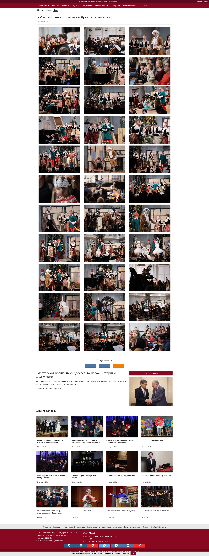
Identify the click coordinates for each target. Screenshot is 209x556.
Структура (47, 527)
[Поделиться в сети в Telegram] (104, 366)
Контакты (162, 527)
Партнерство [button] (129, 6)
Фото (56, 10)
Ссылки (146, 527)
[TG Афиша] (81, 546)
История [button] (115, 6)
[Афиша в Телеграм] (139, 546)
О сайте (154, 527)
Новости (40, 10)
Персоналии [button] (101, 6)
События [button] (43, 6)
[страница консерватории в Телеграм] (69, 546)
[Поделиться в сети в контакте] (90, 366)
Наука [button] (74, 6)
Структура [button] (86, 6)
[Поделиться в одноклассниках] (118, 366)
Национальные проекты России (99, 527)
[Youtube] (92, 546)
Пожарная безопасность (132, 527)
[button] (132, 391)
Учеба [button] (64, 6)
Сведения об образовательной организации (69, 527)
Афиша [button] (55, 6)
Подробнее (125, 553)
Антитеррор (117, 527)
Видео (48, 10)
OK (133, 553)
